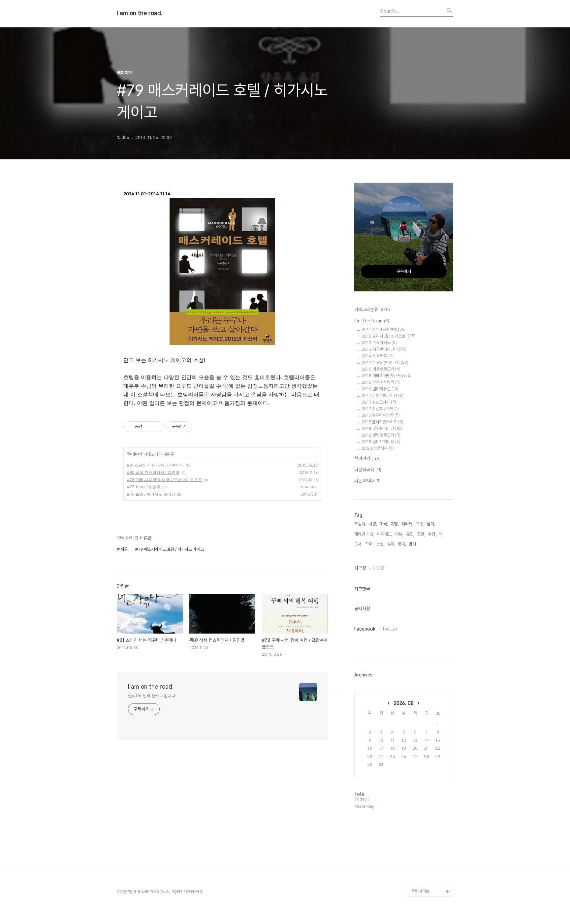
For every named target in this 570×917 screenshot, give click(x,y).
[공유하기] (148, 427)
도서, (358, 543)
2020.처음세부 (378, 448)
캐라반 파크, (364, 534)
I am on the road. (139, 13)
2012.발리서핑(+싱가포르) (389, 336)
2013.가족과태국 (379, 342)
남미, (431, 523)
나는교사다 (367, 480)
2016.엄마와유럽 (380, 388)
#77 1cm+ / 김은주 (144, 486)
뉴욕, (391, 543)
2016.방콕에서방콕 (381, 382)
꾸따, (369, 543)
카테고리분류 (372, 309)
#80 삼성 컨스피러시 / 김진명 (153, 472)
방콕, (402, 543)
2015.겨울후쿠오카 (381, 369)
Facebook (364, 629)
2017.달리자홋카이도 (382, 421)
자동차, (360, 523)
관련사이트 (420, 891)
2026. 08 (404, 703)
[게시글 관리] (156, 427)
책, (441, 534)
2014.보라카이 (378, 355)
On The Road (371, 320)
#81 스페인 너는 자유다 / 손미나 (155, 465)
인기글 (379, 568)
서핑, (373, 523)
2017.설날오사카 (379, 402)
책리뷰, (407, 523)
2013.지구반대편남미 (384, 349)
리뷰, (399, 534)
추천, (432, 534)
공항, (421, 534)
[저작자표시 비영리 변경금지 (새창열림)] (201, 426)
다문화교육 (367, 469)
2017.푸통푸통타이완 (382, 395)
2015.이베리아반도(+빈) (387, 375)
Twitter (389, 629)
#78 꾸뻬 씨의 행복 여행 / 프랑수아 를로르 (164, 479)
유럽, (410, 534)
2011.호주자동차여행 (384, 329)
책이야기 (135, 453)
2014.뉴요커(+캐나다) (385, 362)
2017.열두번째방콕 (381, 415)
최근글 (360, 568)
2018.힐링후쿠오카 (381, 435)
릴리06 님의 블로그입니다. (152, 695)
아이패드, (385, 534)
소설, (380, 543)
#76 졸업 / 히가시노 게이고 (151, 494)
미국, (384, 523)
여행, (395, 523)
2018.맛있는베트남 (382, 428)
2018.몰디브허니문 (381, 441)
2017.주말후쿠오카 (380, 408)
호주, (420, 523)
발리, (413, 543)
